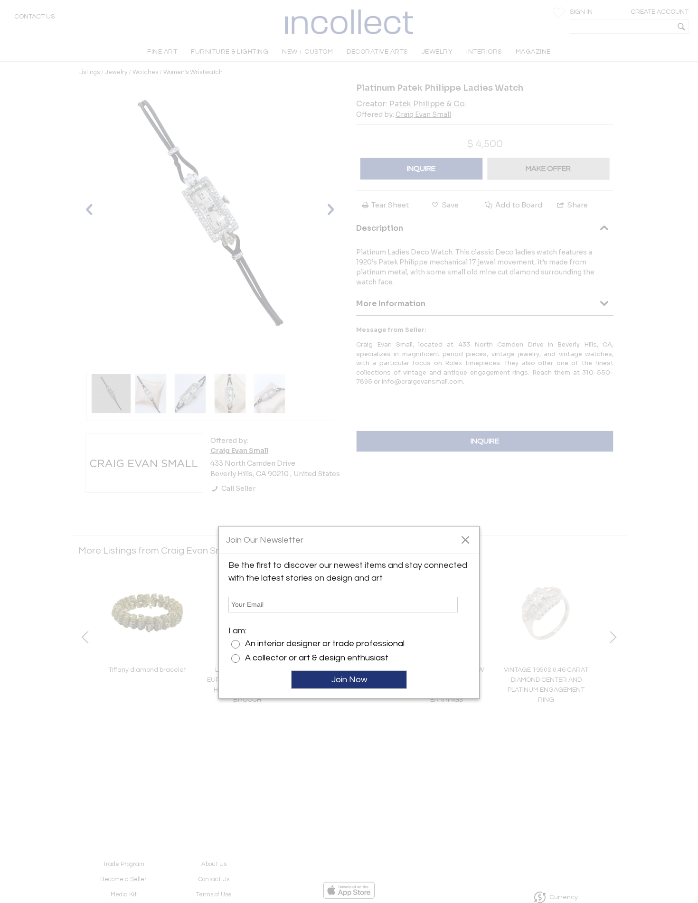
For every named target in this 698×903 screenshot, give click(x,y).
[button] (465, 539)
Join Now (349, 679)
